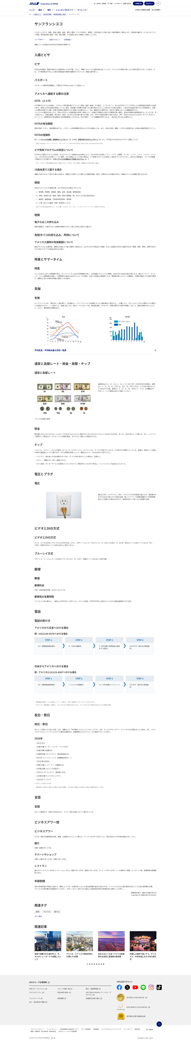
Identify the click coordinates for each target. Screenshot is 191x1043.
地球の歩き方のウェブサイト (88, 139)
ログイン (150, 3)
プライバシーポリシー (37, 1029)
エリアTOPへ (39, 39)
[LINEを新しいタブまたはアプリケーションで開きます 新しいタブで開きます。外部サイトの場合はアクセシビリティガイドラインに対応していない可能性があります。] (143, 987)
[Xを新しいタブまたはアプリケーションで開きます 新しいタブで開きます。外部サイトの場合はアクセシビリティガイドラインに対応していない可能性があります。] (127, 987)
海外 (49, 10)
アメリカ (46, 911)
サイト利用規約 (86, 1029)
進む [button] (156, 941)
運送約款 (137, 1029)
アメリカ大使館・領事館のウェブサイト (54, 139)
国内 (40, 10)
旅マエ (57, 911)
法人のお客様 (156, 10)
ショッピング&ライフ (64, 10)
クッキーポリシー (52, 1029)
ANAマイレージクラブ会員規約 (68, 1031)
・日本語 (101, 3)
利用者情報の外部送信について (69, 1029)
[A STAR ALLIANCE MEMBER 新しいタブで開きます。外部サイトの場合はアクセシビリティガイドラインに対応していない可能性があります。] (42, 1037)
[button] (158, 3)
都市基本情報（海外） (60, 14)
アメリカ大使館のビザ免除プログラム (71, 159)
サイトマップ (128, 1029)
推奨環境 (96, 1029)
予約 (111, 3)
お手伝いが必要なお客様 (142, 10)
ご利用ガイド (37, 14)
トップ (31, 10)
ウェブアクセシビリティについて (111, 1029)
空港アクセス (54, 39)
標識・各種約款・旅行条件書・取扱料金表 (43, 1031)
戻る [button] (34, 941)
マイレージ (81, 10)
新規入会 (139, 3)
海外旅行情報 (47, 14)
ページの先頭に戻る (159, 1024)
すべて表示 (38, 916)
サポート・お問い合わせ (124, 3)
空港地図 (67, 39)
